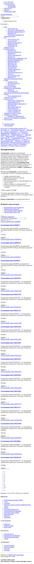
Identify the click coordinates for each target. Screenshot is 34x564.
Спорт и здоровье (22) (14, 110)
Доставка (7, 503)
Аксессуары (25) (12, 28)
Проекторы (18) (12, 44)
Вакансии (7, 515)
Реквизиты (7, 517)
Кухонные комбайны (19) (15, 60)
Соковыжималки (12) (14, 69)
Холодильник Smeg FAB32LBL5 (11, 278)
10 (5, 487)
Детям (6, 80)
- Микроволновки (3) (16, 134)
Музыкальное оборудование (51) (20, 142)
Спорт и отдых (8, 99)
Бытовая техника (9, 49)
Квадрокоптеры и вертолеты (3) (17, 104)
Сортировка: (4, 218)
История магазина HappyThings (13, 500)
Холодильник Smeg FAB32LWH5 (11, 423)
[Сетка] (3, 215)
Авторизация (12, 7)
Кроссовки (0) (12, 105)
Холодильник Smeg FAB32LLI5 (10, 310)
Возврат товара (8, 525)
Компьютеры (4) (5, 142)
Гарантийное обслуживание (12, 511)
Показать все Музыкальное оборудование (16, 93)
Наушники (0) (12, 33)
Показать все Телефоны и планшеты (15, 118)
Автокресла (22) (12, 82)
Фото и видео (8, 119)
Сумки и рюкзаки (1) (14, 111)
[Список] (1, 215)
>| (4, 490)
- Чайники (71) (18, 141)
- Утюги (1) (24, 139)
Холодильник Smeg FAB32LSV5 (11, 407)
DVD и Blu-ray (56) (13, 39)
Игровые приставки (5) (15, 42)
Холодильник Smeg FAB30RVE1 (11, 242)
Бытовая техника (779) (19, 128)
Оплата (6, 508)
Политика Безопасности (11, 509)
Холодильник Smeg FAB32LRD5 (11, 391)
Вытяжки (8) (11, 53)
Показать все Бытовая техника (13, 78)
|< (4, 471)
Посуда (6, 94)
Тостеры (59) (11, 71)
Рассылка (7, 550)
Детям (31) (26, 141)
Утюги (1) (11, 74)
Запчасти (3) (11, 57)
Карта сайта (7, 527)
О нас (6, 501)
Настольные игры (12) (14, 107)
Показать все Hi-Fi (9, 36)
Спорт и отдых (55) (13, 144)
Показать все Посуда (10, 97)
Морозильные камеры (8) (11, 209)
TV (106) (10, 128)
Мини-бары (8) (12, 64)
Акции (6, 538)
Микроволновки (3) (13, 61)
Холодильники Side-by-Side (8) (13, 210)
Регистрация (11, 5)
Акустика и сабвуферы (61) (16, 30)
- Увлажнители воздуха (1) (11, 139)
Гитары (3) (11, 89)
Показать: (3, 220)
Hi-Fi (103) (4, 128)
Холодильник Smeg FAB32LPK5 (11, 375)
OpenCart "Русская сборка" (16, 555)
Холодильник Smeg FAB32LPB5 (11, 342)
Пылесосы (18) (12, 67)
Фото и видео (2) (21, 145)
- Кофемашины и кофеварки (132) (15, 132)
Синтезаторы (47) (13, 91)
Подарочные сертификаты (12, 535)
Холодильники (8, 125)
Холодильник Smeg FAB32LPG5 (11, 359)
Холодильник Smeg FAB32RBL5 (11, 441)
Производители (9, 534)
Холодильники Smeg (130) (12, 212)
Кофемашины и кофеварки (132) (17, 58)
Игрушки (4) (11, 85)
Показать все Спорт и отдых (12, 113)
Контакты (7, 524)
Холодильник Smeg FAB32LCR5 (11, 294)
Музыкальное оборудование (12, 88)
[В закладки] (6, 273)
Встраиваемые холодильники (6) (14, 207)
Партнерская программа (11, 537)
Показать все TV (9, 47)
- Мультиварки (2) (21, 136)
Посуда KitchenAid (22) (14, 96)
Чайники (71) (12, 77)
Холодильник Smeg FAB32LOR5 (11, 326)
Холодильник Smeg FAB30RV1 (10, 225)
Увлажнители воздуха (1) (15, 72)
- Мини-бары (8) (9, 136)
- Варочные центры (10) (17, 130)
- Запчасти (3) (22, 131)
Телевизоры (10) (12, 46)
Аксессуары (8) (12, 41)
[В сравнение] (8, 273)
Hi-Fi (5, 27)
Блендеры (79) (12, 50)
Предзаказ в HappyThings (11, 512)
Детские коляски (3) (14, 83)
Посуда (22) (4, 144)
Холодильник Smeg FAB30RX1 (10, 260)
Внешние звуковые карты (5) (16, 31)
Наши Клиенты (8, 514)
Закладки (7, 548)
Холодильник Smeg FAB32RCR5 (11, 457)
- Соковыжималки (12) (17, 138)
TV (5, 38)
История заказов (9, 547)
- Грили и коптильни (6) (10, 131)
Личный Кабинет (9, 545)
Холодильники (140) (14, 75)
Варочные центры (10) (14, 52)
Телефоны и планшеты (11, 114)
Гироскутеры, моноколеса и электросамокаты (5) (16, 101)
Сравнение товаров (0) (7, 216)
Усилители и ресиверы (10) (16, 35)
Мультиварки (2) (13, 66)
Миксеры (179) (12, 63)
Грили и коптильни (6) (14, 55)
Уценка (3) (12, 145)
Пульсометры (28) (13, 108)
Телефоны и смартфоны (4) (16, 116)
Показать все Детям (10, 86)
